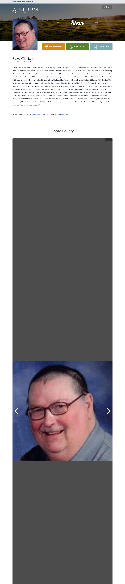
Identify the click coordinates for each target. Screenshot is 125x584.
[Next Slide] (108, 411)
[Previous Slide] (16, 411)
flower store (65, 114)
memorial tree (36, 114)
